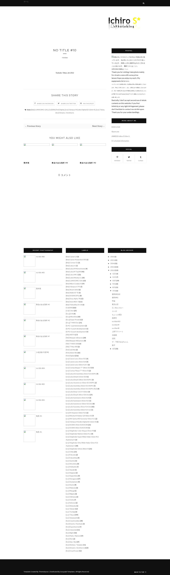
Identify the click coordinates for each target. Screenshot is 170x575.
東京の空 (115, 304)
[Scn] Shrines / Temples (74, 545)
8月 (113, 287)
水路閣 (114, 335)
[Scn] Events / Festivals (74, 524)
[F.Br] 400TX (70, 335)
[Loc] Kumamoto (72, 482)
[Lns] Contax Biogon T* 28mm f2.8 (78, 368)
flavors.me (115, 132)
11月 (114, 277)
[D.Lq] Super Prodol (73, 320)
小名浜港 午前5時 (42, 352)
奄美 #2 (39, 432)
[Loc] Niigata (70, 494)
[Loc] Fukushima (71, 458)
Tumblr (140, 160)
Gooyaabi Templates (67, 572)
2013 (112, 267)
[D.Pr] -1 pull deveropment (75, 326)
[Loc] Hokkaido (71, 467)
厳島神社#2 (116, 294)
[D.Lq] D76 (69, 314)
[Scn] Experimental (72, 527)
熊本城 (26, 163)
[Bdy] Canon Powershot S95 (76, 260)
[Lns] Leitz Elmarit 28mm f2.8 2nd (77, 395)
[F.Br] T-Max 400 (71, 347)
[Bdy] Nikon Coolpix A (73, 284)
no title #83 (40, 384)
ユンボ (114, 311)
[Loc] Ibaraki (70, 470)
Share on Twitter (68, 103)
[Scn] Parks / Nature (73, 536)
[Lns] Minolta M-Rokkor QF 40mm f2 (79, 416)
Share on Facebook (45, 103)
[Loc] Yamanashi (71, 518)
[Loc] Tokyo (100, 110)
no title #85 (40, 272)
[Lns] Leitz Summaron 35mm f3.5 (77, 401)
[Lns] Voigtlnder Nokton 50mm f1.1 (78, 434)
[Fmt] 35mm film (71, 353)
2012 (112, 270)
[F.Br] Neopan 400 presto (75, 341)
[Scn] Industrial (71, 530)
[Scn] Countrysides (73, 521)
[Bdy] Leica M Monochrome (75, 269)
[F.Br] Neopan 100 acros (74, 338)
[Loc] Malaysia (71, 488)
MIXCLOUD (116, 127)
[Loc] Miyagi (70, 491)
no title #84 (40, 368)
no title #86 (40, 257)
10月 (114, 280)
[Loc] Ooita (70, 500)
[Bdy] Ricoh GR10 (72, 290)
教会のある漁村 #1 (43, 336)
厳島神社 (115, 297)
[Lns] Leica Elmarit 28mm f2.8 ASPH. (78, 380)
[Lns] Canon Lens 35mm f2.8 (76, 362)
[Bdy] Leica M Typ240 (73, 272)
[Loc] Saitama (70, 503)
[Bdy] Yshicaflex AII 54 (74, 305)
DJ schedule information (120, 141)
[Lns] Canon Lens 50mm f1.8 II (77, 365)
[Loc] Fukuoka (71, 455)
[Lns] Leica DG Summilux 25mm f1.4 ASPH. (81, 374)
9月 (113, 284)
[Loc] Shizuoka (71, 506)
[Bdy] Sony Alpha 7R (73, 299)
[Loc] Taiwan (70, 509)
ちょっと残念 (117, 315)
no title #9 (115, 325)
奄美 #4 (39, 416)
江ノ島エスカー (117, 308)
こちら (135, 66)
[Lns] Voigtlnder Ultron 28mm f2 (77, 449)
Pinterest (117, 160)
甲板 (113, 301)
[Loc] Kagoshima (72, 476)
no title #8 (115, 328)
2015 (112, 260)
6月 (113, 349)
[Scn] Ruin (69, 539)
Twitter (129, 160)
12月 (114, 274)
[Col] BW (52, 110)
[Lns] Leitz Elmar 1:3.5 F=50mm (77, 392)
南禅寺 (114, 318)
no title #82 (40, 400)
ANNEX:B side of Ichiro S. (121, 136)
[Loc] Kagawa (70, 473)
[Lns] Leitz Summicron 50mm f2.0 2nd (79, 404)
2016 (112, 257)
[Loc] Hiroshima (71, 464)
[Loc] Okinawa (71, 497)
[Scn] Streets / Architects (65, 113)
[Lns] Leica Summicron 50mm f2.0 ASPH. (80, 383)
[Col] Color (69, 311)
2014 (112, 263)
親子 (113, 345)
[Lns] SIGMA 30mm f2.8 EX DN (77, 428)
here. (127, 81)
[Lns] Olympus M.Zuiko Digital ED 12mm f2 (80, 110)
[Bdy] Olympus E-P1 (73, 287)
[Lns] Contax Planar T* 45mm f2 (77, 371)
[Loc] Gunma (70, 461)
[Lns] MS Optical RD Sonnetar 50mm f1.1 (80, 419)
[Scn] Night (70, 533)
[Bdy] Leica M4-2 (72, 275)
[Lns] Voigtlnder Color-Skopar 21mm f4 (80, 431)
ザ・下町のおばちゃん (120, 342)
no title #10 (116, 321)
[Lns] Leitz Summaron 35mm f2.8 (77, 398)
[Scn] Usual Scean (72, 551)
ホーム (26, 1)
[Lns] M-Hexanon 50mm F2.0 (76, 413)
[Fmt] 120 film (71, 350)
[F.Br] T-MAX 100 (72, 344)
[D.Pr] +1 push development (76, 329)
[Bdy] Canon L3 (71, 257)
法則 (113, 338)
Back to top (139, 572)
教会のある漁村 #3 (60, 163)
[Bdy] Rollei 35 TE (72, 293)
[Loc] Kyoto (70, 485)
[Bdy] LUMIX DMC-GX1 (39, 110)
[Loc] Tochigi (70, 512)
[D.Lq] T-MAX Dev (72, 323)
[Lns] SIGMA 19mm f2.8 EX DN (77, 425)
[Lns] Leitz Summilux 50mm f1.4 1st (78, 410)
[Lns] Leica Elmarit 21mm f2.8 (76, 377)
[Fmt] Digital (60, 110)
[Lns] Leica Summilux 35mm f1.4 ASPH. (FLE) (81, 389)
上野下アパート (117, 332)
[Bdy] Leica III (71, 266)
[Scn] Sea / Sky (71, 542)
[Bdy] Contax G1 (72, 263)
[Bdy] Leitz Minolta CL (73, 278)
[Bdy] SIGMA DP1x (72, 296)
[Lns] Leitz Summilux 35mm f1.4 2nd (78, 407)
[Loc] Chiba (70, 452)
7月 (113, 291)
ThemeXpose (43, 572)
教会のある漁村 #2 (88, 163)
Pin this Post (88, 103)
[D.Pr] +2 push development (76, 332)
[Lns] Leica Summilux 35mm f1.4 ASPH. (79, 386)
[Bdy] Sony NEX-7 (72, 302)
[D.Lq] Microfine (71, 317)
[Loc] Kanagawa (71, 479)
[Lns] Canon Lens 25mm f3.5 (76, 359)
